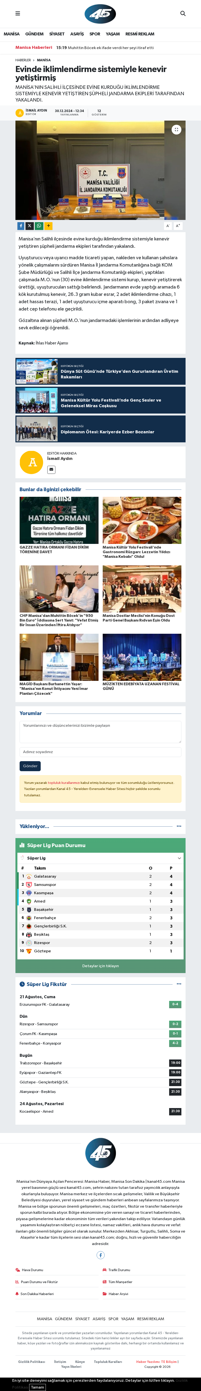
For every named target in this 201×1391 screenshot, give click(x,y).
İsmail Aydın (60, 459)
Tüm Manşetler (120, 1282)
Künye (80, 1362)
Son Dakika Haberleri (37, 1294)
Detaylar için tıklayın (100, 966)
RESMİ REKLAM (140, 34)
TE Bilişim (169, 1362)
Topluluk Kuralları (108, 1362)
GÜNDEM (34, 34)
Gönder (30, 766)
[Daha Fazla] (48, 226)
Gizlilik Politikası (31, 1362)
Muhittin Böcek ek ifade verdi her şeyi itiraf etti (105, 48)
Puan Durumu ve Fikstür (39, 1282)
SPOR (94, 34)
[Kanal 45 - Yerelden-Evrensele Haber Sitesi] (100, 14)
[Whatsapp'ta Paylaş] (39, 226)
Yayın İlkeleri (71, 1367)
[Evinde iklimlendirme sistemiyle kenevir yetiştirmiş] (100, 170)
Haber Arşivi (118, 1294)
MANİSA (11, 34)
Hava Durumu (32, 1270)
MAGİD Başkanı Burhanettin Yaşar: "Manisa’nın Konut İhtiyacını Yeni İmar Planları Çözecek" (54, 688)
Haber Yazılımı (148, 1362)
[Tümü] (179, 826)
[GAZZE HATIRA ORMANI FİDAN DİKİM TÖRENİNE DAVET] (59, 520)
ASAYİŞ (77, 34)
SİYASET (57, 34)
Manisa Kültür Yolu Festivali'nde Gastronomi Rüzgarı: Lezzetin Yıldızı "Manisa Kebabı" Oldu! (136, 552)
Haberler (23, 60)
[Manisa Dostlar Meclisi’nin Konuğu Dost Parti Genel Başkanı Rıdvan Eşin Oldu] (142, 589)
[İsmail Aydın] (31, 462)
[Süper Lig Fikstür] (179, 984)
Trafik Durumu (119, 1270)
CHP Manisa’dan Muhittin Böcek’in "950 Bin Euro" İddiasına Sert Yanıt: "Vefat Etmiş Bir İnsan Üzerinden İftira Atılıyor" (59, 620)
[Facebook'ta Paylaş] (20, 226)
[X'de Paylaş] (29, 226)
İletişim (60, 1362)
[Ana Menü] (17, 14)
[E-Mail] (51, 470)
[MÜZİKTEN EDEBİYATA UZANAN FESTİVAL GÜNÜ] (142, 657)
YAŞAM (113, 34)
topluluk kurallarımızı (64, 783)
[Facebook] (101, 1255)
